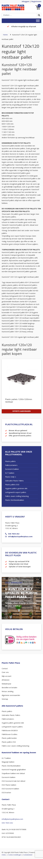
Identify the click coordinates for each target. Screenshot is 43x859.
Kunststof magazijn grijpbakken (14, 769)
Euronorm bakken (12, 469)
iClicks (4, 855)
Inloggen (25, 1)
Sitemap (5, 699)
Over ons (5, 672)
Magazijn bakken (8, 762)
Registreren (36, 1)
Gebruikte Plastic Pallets (14, 481)
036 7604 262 (13, 534)
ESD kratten (6, 792)
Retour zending (7, 691)
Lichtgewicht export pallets (15, 492)
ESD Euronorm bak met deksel (13, 781)
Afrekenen (5, 680)
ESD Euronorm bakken (10, 788)
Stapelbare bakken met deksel (13, 773)
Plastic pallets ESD (12, 484)
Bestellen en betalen (9, 687)
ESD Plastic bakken (9, 785)
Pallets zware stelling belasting (17, 496)
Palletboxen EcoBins (9, 734)
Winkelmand (6, 684)
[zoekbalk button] (39, 15)
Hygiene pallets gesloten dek (16, 488)
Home (5, 34)
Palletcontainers (11, 465)
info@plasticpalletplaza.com (20, 536)
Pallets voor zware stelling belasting (15, 746)
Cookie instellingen (14, 855)
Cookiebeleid (27, 855)
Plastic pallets (10, 461)
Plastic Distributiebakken (14, 500)
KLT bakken (9, 473)
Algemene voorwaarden (11, 695)
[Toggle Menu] (38, 21)
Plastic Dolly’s (10, 477)
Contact (5, 668)
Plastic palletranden (9, 738)
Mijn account (6, 676)
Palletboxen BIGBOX (10, 730)
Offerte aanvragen (21, 411)
